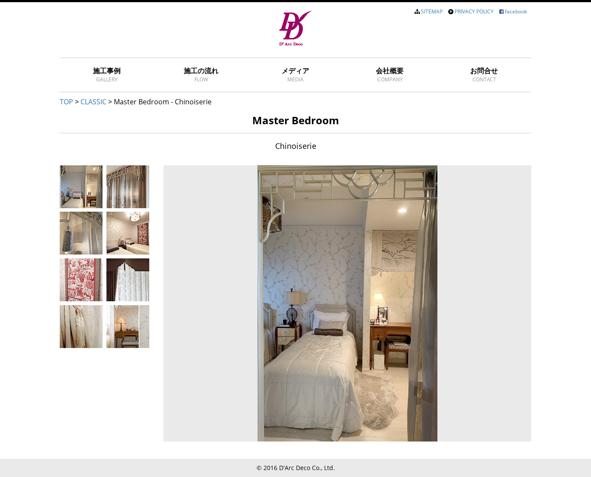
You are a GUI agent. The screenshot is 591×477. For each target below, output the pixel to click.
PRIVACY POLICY (474, 11)
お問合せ (484, 74)
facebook (516, 11)
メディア (295, 74)
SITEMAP (432, 11)
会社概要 (390, 74)
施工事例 (107, 74)
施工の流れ (201, 74)
